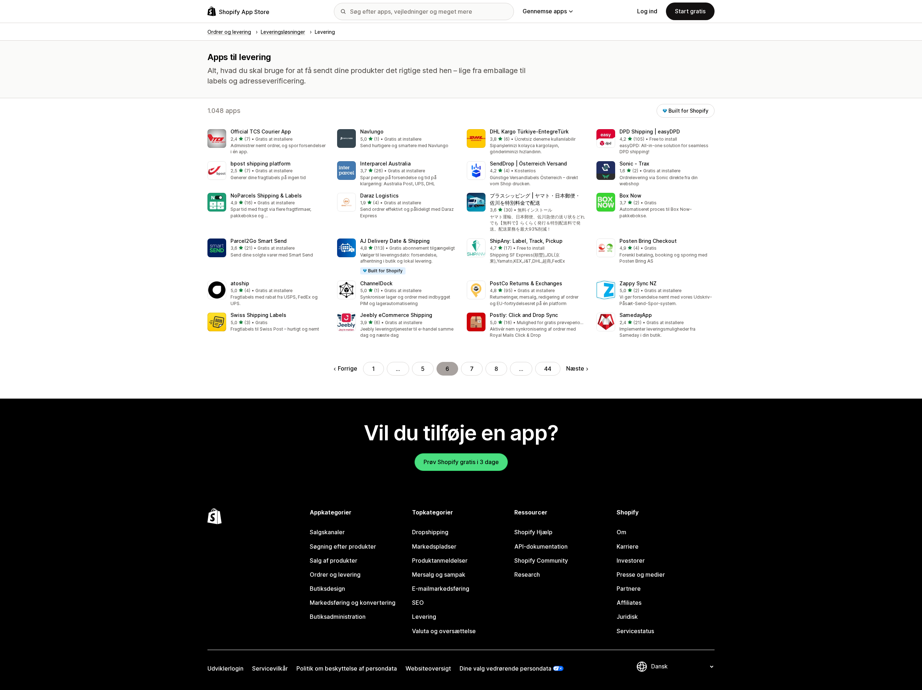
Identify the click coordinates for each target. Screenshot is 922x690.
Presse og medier (641, 574)
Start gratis (690, 11)
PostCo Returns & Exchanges (526, 283)
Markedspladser (434, 546)
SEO (418, 602)
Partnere (629, 588)
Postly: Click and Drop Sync (524, 315)
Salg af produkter (333, 560)
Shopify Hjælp (533, 532)
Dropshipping (430, 532)
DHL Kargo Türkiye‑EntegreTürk (529, 131)
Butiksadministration (338, 616)
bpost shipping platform (260, 163)
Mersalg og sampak (438, 574)
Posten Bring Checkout (648, 241)
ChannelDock (376, 283)
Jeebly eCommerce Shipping (396, 315)
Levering (424, 616)
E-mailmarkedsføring (440, 588)
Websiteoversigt (428, 668)
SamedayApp (635, 315)
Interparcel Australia (385, 163)
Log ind (647, 11)
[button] (266, 142)
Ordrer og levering (335, 574)
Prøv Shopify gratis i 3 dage (461, 462)
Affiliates (629, 602)
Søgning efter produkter (343, 546)
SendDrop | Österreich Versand (528, 163)
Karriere (628, 546)
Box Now (630, 195)
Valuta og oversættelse (444, 631)
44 (547, 368)
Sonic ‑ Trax (634, 163)
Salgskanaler (327, 532)
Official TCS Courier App (260, 131)
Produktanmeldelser (439, 560)
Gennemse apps (545, 11)
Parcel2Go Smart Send (258, 241)
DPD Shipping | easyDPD (649, 131)
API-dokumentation (541, 546)
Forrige (347, 368)
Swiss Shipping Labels (258, 315)
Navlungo (372, 131)
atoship (239, 283)
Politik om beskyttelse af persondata (346, 668)
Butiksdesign (327, 588)
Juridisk (627, 616)
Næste (575, 368)
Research (527, 574)
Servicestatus (635, 631)
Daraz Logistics (379, 195)
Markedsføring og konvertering (352, 602)
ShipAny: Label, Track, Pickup (526, 241)
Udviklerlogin (225, 668)
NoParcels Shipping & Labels (266, 195)
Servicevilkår (270, 668)
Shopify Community (541, 560)
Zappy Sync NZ (638, 283)
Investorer (631, 560)
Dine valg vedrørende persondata (505, 668)
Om (621, 532)
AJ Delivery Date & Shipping (395, 241)
